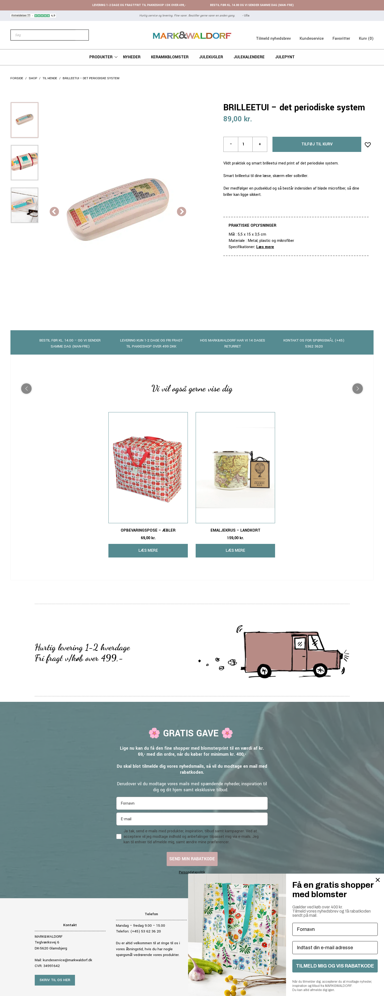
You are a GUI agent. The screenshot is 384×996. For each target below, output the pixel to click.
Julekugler (211, 57)
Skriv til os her (54, 979)
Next (181, 212)
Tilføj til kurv (317, 144)
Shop (33, 78)
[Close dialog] (378, 880)
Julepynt (285, 57)
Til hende (50, 78)
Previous (54, 212)
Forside (16, 78)
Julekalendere (249, 57)
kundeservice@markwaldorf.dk (67, 960)
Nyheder (132, 57)
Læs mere (265, 247)
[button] (366, 143)
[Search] (82, 35)
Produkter (101, 57)
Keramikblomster (170, 57)
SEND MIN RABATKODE (192, 859)
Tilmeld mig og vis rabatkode (335, 966)
